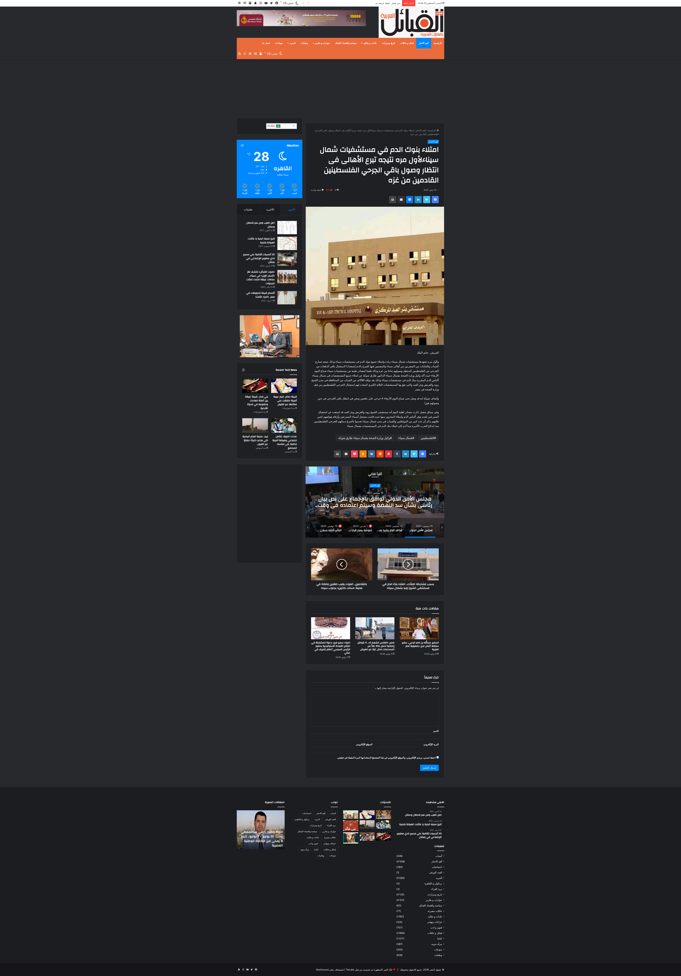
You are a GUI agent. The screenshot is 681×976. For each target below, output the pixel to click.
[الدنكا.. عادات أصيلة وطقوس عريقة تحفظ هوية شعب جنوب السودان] (350, 814)
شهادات (279, 43)
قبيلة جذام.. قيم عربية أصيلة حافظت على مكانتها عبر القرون (285, 400)
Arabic (271, 125)
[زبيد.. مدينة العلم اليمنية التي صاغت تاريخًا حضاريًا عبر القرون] (255, 425)
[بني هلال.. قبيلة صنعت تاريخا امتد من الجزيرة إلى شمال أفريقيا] (383, 814)
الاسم (435, 731)
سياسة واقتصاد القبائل (345, 43)
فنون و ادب (436, 927)
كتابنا (439, 938)
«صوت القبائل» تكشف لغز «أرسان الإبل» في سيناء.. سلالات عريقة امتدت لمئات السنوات (260, 278)
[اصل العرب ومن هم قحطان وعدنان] (287, 227)
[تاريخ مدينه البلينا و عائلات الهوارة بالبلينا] (287, 243)
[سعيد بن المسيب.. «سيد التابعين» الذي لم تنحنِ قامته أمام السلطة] (350, 838)
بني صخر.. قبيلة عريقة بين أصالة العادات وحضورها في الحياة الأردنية (256, 402)
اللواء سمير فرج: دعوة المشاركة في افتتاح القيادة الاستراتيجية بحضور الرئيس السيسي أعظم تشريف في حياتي (330, 647)
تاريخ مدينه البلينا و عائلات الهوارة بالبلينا (261, 240)
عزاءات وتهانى (434, 922)
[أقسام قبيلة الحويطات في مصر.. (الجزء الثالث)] (287, 297)
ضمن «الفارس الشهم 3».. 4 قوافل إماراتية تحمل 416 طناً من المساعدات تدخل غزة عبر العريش (375, 646)
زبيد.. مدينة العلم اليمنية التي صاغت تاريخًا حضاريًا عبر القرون (255, 440)
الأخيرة (270, 209)
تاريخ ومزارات (388, 43)
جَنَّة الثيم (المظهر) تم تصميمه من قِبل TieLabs (369, 969)
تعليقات (248, 209)
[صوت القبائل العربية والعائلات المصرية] (411, 23)
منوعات (438, 949)
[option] (375, 502)
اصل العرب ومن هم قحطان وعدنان (260, 225)
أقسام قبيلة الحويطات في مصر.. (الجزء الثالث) (260, 295)
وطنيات (304, 43)
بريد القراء (436, 889)
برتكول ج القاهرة (433, 883)
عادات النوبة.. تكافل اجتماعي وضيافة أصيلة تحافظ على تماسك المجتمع (365, 3)
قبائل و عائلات (407, 43)
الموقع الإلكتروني (364, 744)
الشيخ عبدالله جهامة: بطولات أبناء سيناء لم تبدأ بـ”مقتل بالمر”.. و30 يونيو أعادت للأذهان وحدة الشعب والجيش (261, 838)
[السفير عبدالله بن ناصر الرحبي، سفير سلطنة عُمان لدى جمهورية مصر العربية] (419, 628)
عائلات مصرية (435, 911)
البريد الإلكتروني (430, 744)
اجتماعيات (437, 867)
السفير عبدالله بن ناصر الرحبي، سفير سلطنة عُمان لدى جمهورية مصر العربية (420, 646)
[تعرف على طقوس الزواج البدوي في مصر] (367, 836)
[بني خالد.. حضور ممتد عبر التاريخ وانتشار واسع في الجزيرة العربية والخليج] (350, 825)
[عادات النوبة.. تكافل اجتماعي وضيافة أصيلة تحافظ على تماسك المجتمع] (284, 425)
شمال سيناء (405, 438)
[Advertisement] (340, 87)
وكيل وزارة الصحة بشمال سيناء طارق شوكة (364, 438)
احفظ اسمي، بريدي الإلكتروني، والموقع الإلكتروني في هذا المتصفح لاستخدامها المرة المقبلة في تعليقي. (386, 757)
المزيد (293, 43)
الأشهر (291, 209)
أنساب (439, 856)
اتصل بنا (266, 43)
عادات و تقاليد (370, 43)
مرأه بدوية (436, 944)
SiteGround (322, 969)
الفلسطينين (427, 438)
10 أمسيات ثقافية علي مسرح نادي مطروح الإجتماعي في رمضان (259, 258)
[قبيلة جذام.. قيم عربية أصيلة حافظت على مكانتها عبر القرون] (284, 385)
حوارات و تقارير (322, 43)
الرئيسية (438, 43)
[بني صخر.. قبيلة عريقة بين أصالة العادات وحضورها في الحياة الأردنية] (255, 385)
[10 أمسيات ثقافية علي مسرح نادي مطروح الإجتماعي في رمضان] (287, 259)
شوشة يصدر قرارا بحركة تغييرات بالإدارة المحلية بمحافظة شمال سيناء (375, 506)
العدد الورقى (435, 872)
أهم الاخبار (424, 43)
